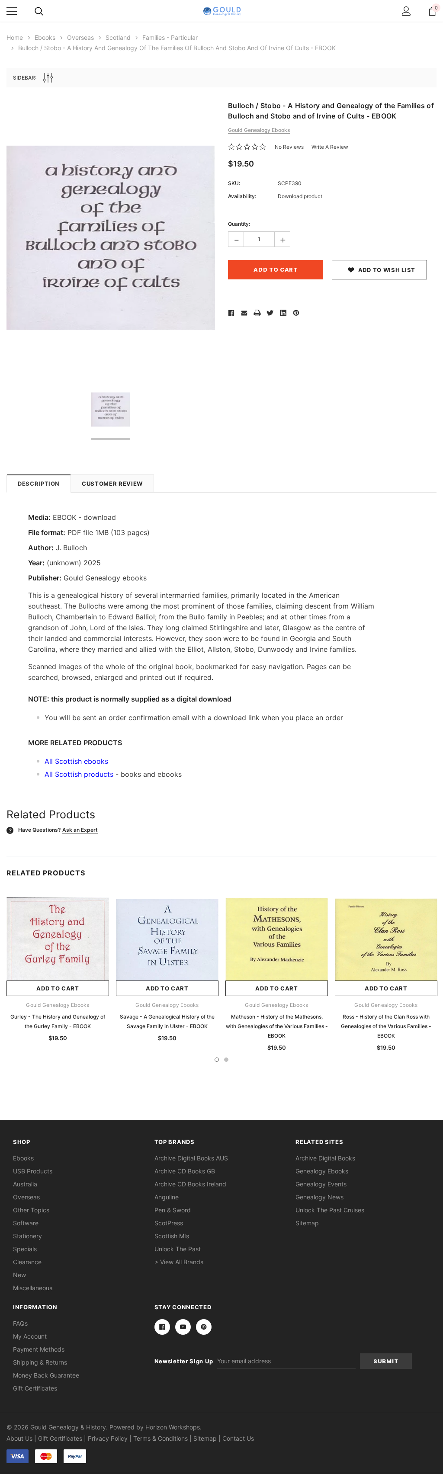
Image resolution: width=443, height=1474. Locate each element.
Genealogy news (319, 1197)
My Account (30, 1336)
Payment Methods (38, 1349)
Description (39, 483)
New (19, 1275)
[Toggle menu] (11, 11)
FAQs (20, 1323)
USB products (32, 1171)
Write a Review (329, 147)
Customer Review (112, 483)
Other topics (31, 1210)
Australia (25, 1184)
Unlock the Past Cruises (329, 1210)
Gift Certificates (35, 1388)
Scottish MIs (171, 1236)
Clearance (27, 1262)
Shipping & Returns (40, 1362)
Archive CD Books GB (184, 1171)
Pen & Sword (172, 1210)
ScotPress (168, 1223)
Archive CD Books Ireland (190, 1184)
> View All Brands (178, 1262)
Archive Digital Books (325, 1158)
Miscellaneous (32, 1287)
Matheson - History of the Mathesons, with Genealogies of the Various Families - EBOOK (277, 1026)
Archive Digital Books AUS (191, 1158)
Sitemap (307, 1223)
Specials (25, 1249)
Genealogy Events (321, 1184)
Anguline (166, 1197)
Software (26, 1223)
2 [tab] (226, 1059)
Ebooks (23, 1158)
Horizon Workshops (172, 1427)
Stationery (27, 1236)
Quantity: (239, 224)
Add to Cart (57, 988)
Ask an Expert (80, 830)
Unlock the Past (177, 1249)
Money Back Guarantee (46, 1375)
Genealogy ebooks (321, 1171)
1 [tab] (217, 1059)
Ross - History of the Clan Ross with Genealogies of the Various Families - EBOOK (386, 1026)
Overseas (26, 1197)
